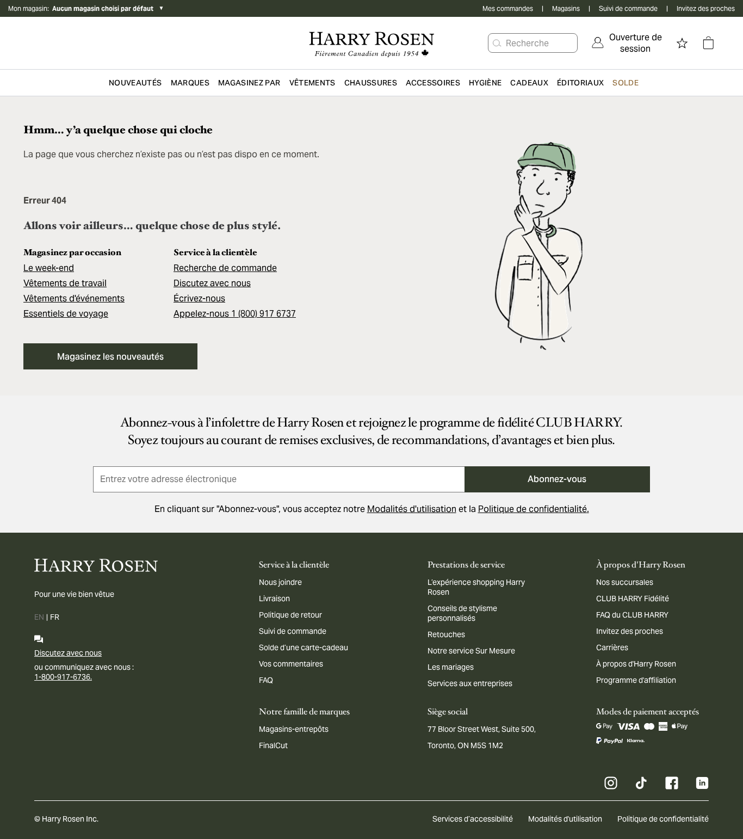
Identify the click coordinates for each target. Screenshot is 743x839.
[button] (497, 43)
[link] (627, 43)
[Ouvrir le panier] (708, 43)
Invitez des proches (706, 8)
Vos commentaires (291, 664)
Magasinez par (249, 83)
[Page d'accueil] (371, 43)
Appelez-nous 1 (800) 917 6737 (235, 313)
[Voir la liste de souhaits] (682, 43)
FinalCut (273, 745)
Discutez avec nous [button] (212, 283)
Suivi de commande (628, 8)
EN (39, 617)
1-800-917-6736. (63, 677)
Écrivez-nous (199, 298)
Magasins (566, 8)
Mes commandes (507, 8)
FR (54, 617)
